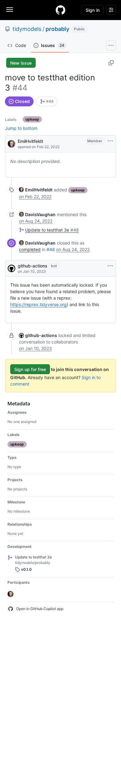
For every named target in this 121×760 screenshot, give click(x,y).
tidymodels (26, 29)
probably (57, 29)
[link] (46, 101)
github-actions (32, 265)
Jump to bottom (21, 128)
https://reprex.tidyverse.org (38, 304)
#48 (51, 249)
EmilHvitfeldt (30, 141)
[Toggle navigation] (9, 9)
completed (30, 249)
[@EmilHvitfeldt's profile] (11, 143)
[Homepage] (60, 10)
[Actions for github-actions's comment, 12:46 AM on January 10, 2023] (110, 266)
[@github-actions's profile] (11, 268)
